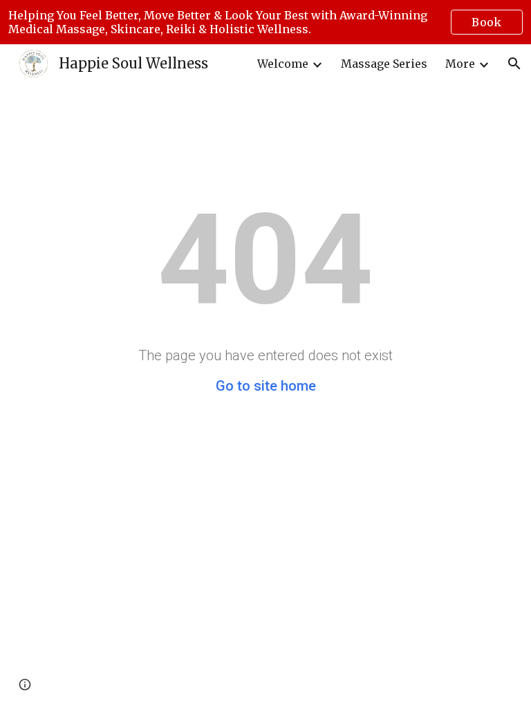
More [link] (460, 64)
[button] (514, 63)
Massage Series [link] (384, 64)
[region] (265, 22)
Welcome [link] (282, 64)
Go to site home (266, 386)
